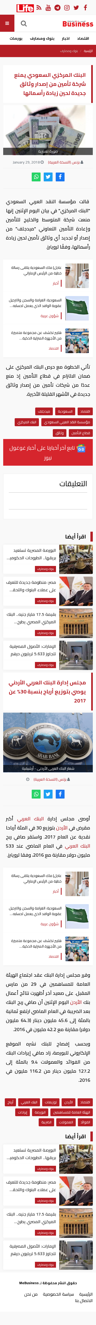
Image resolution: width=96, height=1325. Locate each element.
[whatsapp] (36, 177)
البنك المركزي (26, 422)
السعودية (65, 411)
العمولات (66, 1122)
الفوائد (85, 1122)
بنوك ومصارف (42, 38)
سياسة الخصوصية (58, 1294)
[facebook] (60, 177)
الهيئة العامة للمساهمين (71, 1112)
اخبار (66, 38)
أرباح (10, 1102)
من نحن (31, 1294)
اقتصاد (83, 38)
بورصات (16, 38)
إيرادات (22, 1112)
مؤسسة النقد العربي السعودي (67, 422)
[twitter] (48, 177)
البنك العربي (30, 818)
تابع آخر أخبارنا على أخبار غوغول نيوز (42, 452)
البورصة (40, 1112)
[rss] (38, 7)
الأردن (62, 827)
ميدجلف (44, 411)
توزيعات (51, 1102)
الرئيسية (88, 51)
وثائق (59, 433)
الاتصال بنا (84, 1300)
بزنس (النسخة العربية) (64, 162)
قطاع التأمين (80, 433)
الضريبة (46, 1122)
